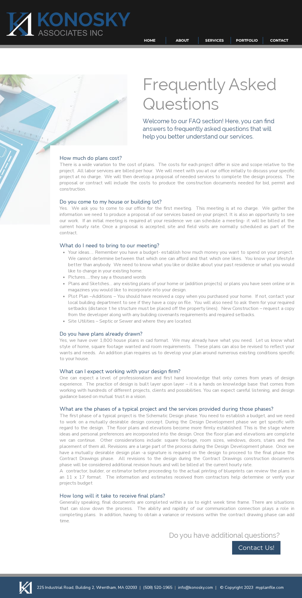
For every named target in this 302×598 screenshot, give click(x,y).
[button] (182, 40)
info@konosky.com (195, 587)
